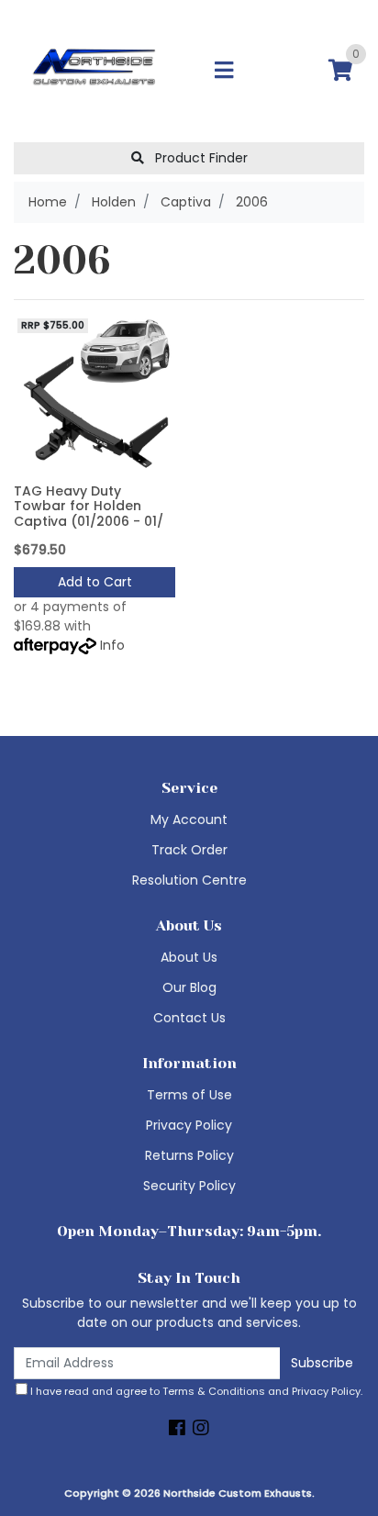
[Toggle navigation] (224, 71)
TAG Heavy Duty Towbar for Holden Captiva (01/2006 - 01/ (88, 506)
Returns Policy (189, 1155)
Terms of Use (189, 1095)
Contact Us (189, 1018)
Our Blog (189, 987)
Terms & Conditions (213, 1391)
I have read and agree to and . (195, 1391)
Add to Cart (95, 582)
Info (112, 645)
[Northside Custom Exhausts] (94, 70)
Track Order (189, 850)
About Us (189, 957)
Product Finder (199, 158)
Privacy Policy (189, 1125)
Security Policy (189, 1185)
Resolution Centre (189, 880)
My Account (189, 819)
